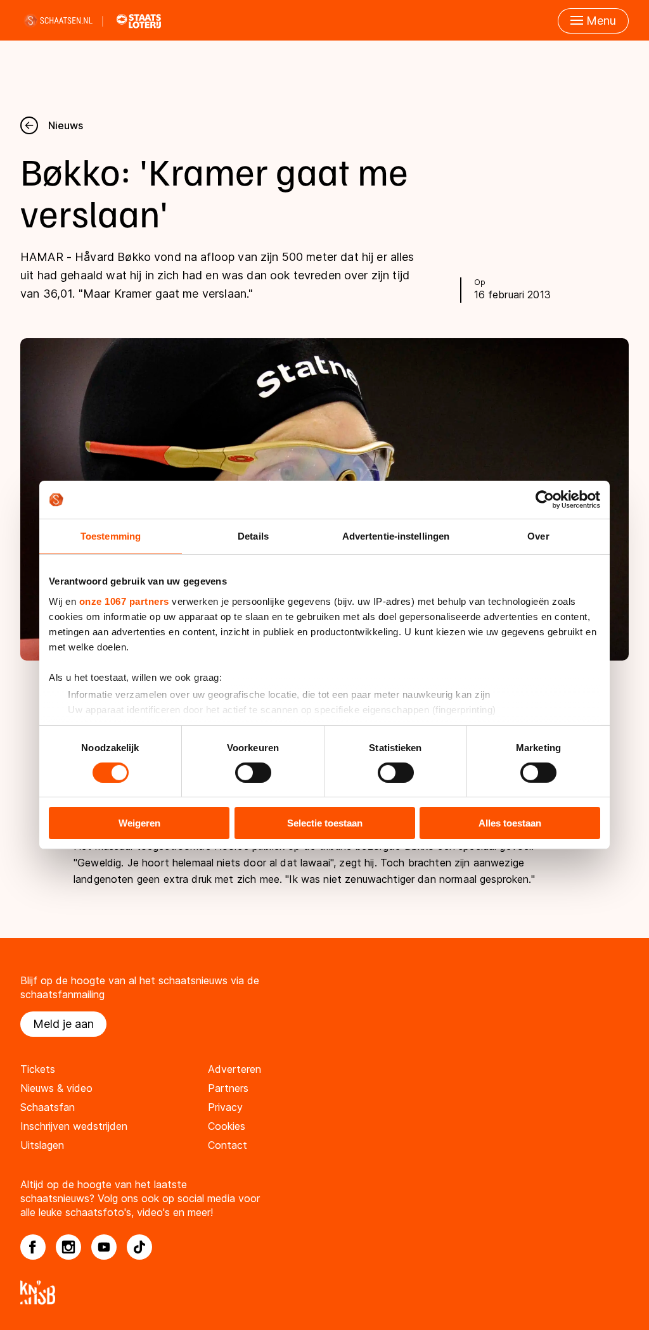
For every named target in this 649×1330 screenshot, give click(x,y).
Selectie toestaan (325, 823)
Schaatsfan (47, 1107)
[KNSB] (324, 1292)
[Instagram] (68, 1247)
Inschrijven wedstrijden (73, 1126)
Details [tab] (253, 536)
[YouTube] (104, 1247)
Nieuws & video (56, 1088)
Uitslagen (42, 1145)
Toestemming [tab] (110, 536)
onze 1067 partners (124, 600)
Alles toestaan (510, 823)
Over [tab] (538, 536)
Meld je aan (63, 1023)
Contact (227, 1145)
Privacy (225, 1107)
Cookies (226, 1126)
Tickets (37, 1069)
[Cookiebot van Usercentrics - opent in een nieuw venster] (544, 499)
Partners (228, 1088)
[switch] (253, 773)
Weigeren (139, 823)
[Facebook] (33, 1247)
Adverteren (234, 1069)
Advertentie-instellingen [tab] (395, 536)
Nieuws (65, 125)
